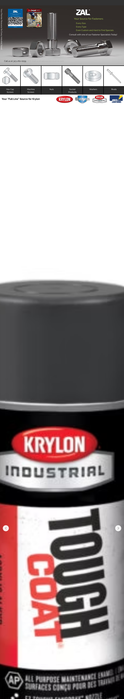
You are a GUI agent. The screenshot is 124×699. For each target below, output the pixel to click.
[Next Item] (118, 528)
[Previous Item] (6, 528)
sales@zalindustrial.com (52, 61)
